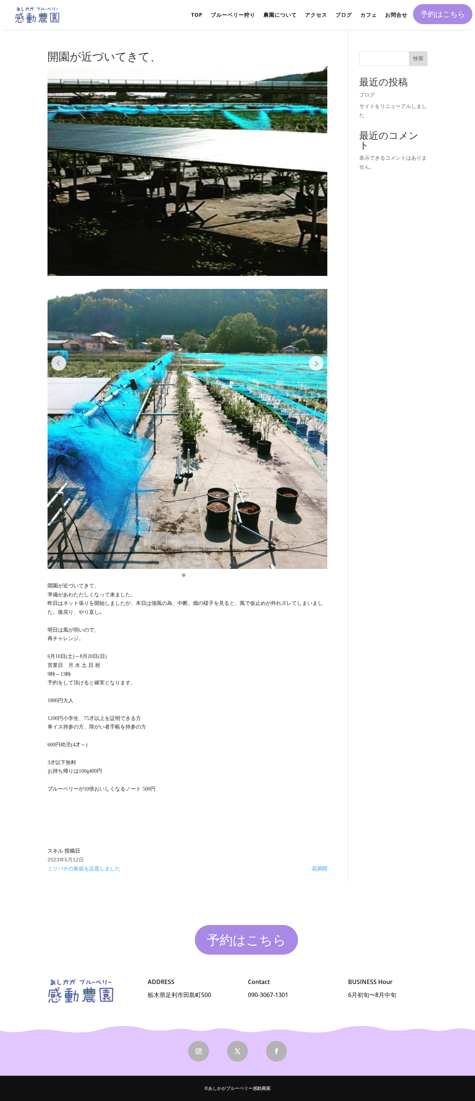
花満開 (319, 869)
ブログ (343, 14)
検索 (418, 58)
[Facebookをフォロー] (276, 1051)
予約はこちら (442, 14)
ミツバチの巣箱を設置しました (84, 869)
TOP (197, 14)
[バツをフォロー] (237, 1051)
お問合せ (396, 14)
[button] (184, 575)
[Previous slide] (58, 363)
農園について (280, 14)
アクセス (316, 14)
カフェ (368, 14)
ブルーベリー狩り (233, 14)
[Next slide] (316, 363)
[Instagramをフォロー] (198, 1051)
